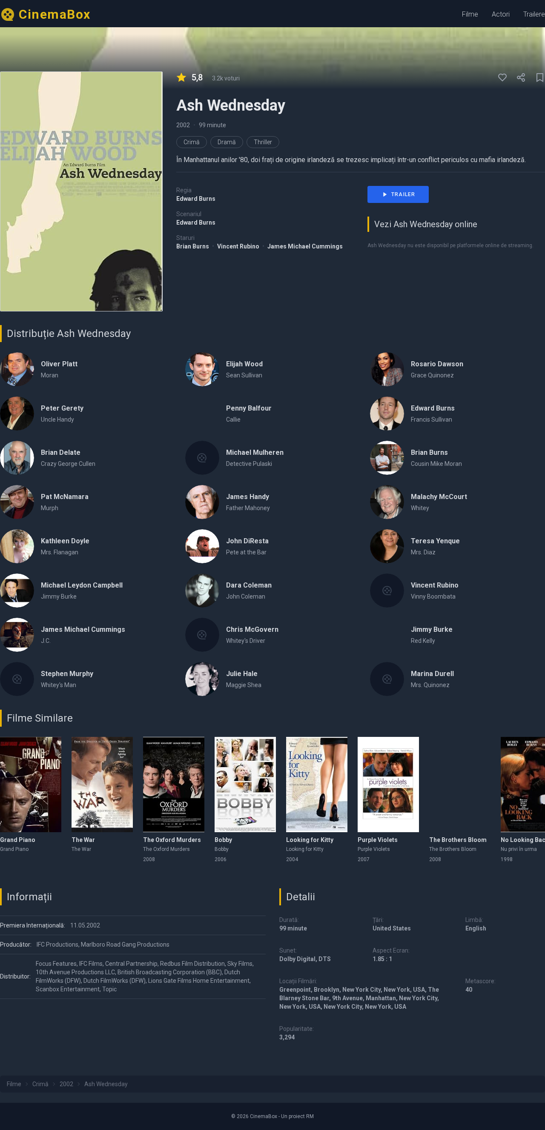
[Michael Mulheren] (202, 458)
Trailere (534, 14)
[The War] (102, 784)
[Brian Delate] (17, 458)
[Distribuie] (521, 77)
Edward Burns (195, 198)
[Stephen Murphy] (17, 679)
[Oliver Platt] (17, 369)
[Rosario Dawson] (387, 369)
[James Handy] (202, 502)
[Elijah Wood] (202, 369)
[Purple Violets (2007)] (388, 784)
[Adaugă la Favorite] (502, 77)
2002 (183, 125)
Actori (501, 14)
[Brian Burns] (387, 458)
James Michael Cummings (305, 246)
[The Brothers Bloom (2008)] (459, 784)
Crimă (192, 142)
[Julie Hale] (202, 679)
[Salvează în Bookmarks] (540, 77)
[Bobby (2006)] (245, 784)
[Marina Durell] (387, 679)
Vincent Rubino (239, 246)
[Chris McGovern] (202, 635)
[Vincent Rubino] (387, 591)
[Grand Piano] (30, 784)
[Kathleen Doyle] (17, 546)
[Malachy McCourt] (387, 502)
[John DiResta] (202, 546)
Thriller (263, 142)
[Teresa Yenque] (387, 546)
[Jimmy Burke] (387, 635)
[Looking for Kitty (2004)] (316, 784)
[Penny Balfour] (202, 414)
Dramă (227, 142)
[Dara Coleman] (202, 591)
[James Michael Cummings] (17, 635)
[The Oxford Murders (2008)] (173, 784)
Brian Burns (193, 246)
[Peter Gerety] (17, 414)
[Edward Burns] (387, 414)
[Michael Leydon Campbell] (17, 591)
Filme (470, 14)
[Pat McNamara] (17, 502)
